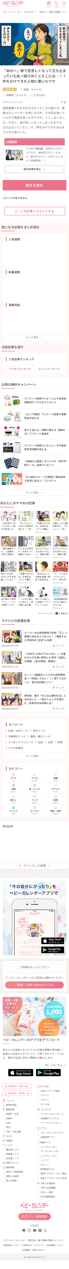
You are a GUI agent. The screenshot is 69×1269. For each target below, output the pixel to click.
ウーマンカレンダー (50, 1151)
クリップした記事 (34, 865)
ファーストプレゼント (51, 1122)
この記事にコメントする (37, 211)
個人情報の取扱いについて (50, 1240)
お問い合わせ (38, 1249)
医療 (60, 742)
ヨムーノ (45, 1164)
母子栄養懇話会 (48, 1196)
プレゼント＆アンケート (52, 1113)
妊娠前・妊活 (12, 1113)
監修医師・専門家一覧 (18, 1093)
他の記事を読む (32, 169)
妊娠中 (9, 1118)
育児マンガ (39, 730)
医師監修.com (47, 1168)
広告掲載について (54, 1245)
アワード (45, 1095)
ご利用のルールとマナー (34, 967)
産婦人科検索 (12, 1176)
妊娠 (40, 742)
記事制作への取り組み (18, 1086)
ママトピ (29, 12)
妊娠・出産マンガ (18, 730)
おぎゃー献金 (47, 1192)
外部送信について (11, 1245)
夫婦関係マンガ (16, 736)
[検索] (56, 4)
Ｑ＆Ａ (9, 1135)
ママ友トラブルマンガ (20, 742)
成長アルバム (12, 1162)
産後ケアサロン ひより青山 (52, 1173)
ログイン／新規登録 (34, 1216)
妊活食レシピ (12, 1158)
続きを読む (34, 185)
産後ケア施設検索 (14, 1171)
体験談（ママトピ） (17, 95)
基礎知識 (10, 1109)
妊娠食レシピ (12, 1153)
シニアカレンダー (49, 1155)
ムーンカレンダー (49, 1146)
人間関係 (11, 142)
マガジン (45, 1099)
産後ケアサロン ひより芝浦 (52, 1177)
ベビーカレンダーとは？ (15, 1240)
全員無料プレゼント (50, 1118)
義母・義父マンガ (40, 736)
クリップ (60, 645)
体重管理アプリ (48, 1136)
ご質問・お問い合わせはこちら (34, 985)
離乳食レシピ (12, 1149)
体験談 (9, 1140)
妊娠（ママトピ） (34, 89)
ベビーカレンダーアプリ (52, 1132)
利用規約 (26, 1249)
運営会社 (32, 1240)
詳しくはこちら (53, 1065)
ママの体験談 (15, 748)
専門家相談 (11, 1104)
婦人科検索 (11, 1180)
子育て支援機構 (48, 1187)
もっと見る (32, 337)
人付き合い (40, 95)
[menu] (64, 4)
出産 (50, 742)
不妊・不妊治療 (13, 1131)
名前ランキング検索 (50, 1090)
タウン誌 (45, 1104)
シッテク (45, 1160)
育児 (8, 1127)
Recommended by (46, 613)
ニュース (15, 12)
